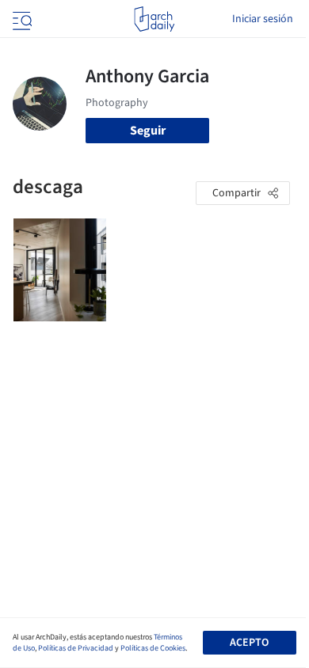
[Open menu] (21, 19)
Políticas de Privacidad (75, 648)
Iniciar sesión (262, 19)
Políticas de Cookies (152, 648)
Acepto (249, 643)
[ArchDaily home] (154, 19)
